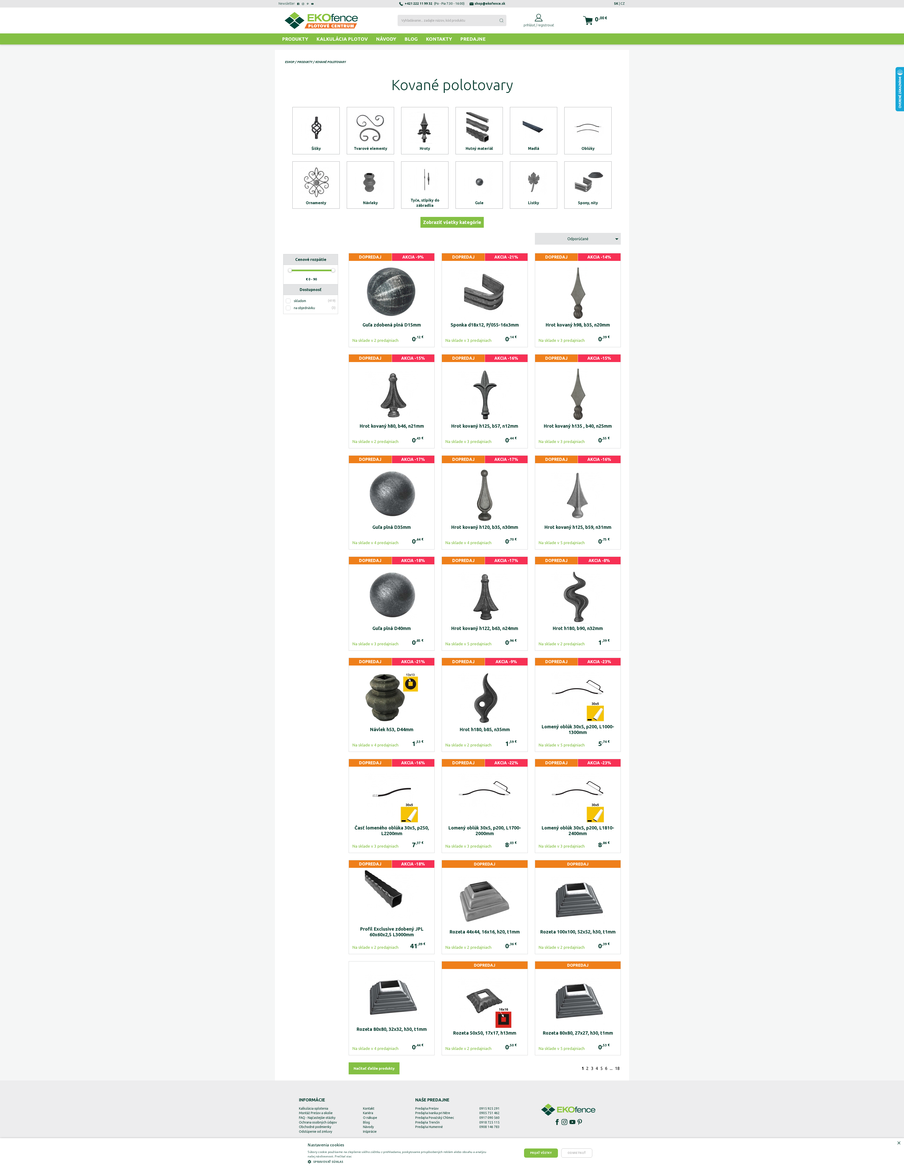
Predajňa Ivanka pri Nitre (432, 1113)
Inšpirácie (370, 1131)
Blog (411, 39)
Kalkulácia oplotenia (313, 1108)
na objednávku (304, 308)
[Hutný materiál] (479, 130)
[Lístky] (533, 185)
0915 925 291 (489, 1108)
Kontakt (368, 1108)
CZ (623, 3)
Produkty (295, 39)
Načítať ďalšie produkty (374, 1068)
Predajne (473, 39)
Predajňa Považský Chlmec (434, 1118)
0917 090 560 (489, 1118)
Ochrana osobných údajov (318, 1122)
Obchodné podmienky (315, 1127)
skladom (300, 301)
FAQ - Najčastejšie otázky (317, 1118)
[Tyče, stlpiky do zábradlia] (424, 185)
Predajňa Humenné (429, 1127)
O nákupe (370, 1118)
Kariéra (368, 1113)
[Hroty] (424, 130)
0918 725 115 (489, 1122)
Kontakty (439, 39)
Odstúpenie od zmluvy (315, 1131)
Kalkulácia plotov (342, 39)
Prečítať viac (343, 1156)
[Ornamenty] (316, 185)
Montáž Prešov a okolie (316, 1113)
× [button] (898, 1143)
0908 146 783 (489, 1127)
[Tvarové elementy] (370, 130)
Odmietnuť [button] (577, 1153)
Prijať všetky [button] (541, 1153)
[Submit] (501, 20)
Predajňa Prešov (427, 1108)
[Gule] (479, 185)
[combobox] (452, 20)
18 (617, 1068)
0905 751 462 (489, 1113)
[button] (401, 1161)
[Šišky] (316, 130)
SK (616, 3)
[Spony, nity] (588, 185)
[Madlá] (533, 130)
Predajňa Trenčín (427, 1122)
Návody (386, 39)
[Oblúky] (588, 130)
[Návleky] (370, 185)
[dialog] (452, 1153)
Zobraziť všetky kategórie (452, 222)
